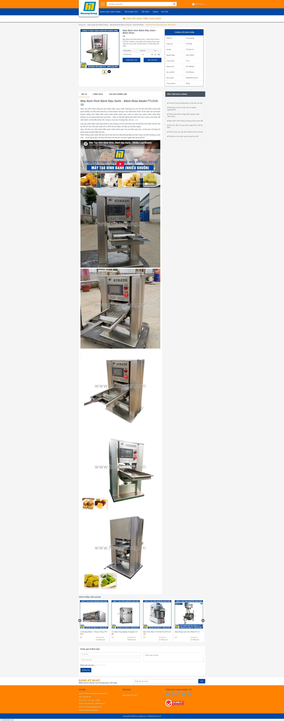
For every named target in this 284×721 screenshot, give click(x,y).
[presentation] (80, 620)
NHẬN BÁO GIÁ (131, 60)
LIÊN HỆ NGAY (152, 60)
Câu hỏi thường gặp (118, 94)
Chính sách (98, 94)
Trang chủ (82, 25)
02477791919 (200, 4)
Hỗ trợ (145, 12)
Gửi (201, 681)
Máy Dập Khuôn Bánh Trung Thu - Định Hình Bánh (127, 25)
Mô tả (84, 94)
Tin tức (164, 12)
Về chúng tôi (131, 12)
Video (155, 12)
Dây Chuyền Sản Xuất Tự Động (97, 25)
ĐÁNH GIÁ (86, 670)
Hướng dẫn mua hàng (129, 695)
